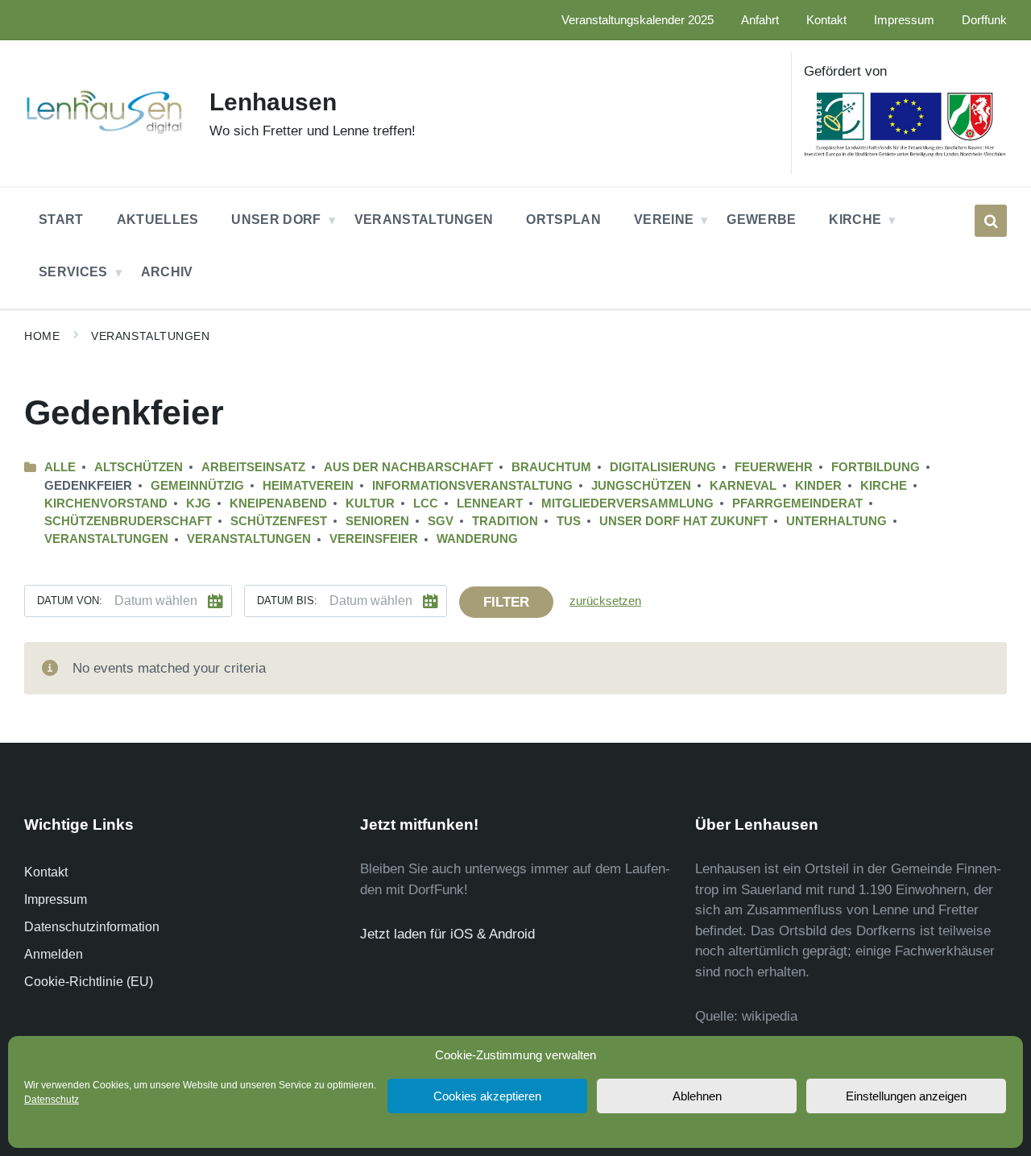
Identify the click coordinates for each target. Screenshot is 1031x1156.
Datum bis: (287, 601)
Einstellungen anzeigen (906, 1096)
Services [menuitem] (73, 272)
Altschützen (138, 467)
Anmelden (53, 954)
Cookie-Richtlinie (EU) (88, 981)
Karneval (743, 485)
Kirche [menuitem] (855, 219)
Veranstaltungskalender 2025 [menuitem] (637, 20)
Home (42, 335)
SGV (440, 521)
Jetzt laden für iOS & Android (447, 934)
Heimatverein (308, 485)
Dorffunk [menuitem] (984, 20)
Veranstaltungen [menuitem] (424, 219)
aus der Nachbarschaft (408, 467)
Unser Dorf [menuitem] (276, 219)
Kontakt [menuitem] (826, 20)
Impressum (55, 899)
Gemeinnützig (197, 485)
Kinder (818, 485)
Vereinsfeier (373, 538)
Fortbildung (875, 467)
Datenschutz (51, 1099)
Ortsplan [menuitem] (563, 219)
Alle (60, 467)
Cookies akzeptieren (487, 1096)
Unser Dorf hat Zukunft (683, 521)
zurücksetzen (605, 601)
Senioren (377, 521)
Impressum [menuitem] (904, 20)
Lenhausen (273, 102)
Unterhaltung (836, 521)
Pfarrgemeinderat (797, 503)
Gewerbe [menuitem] (761, 219)
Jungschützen (641, 485)
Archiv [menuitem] (167, 272)
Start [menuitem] (61, 219)
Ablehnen (697, 1096)
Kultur (370, 503)
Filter (506, 602)
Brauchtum (551, 467)
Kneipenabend (278, 503)
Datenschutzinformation (91, 927)
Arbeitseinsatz (253, 467)
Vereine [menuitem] (664, 219)
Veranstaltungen (150, 335)
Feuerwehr (774, 467)
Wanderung (477, 538)
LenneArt (490, 503)
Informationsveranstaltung (472, 485)
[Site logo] (104, 132)
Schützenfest (278, 521)
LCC (425, 503)
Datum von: (69, 601)
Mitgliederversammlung (627, 503)
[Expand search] (991, 221)
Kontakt (46, 872)
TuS (569, 521)
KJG (198, 503)
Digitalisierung (663, 467)
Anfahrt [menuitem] (760, 20)
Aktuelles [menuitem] (158, 219)
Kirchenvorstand (106, 503)
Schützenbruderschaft (128, 521)
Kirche (883, 485)
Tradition (505, 521)
